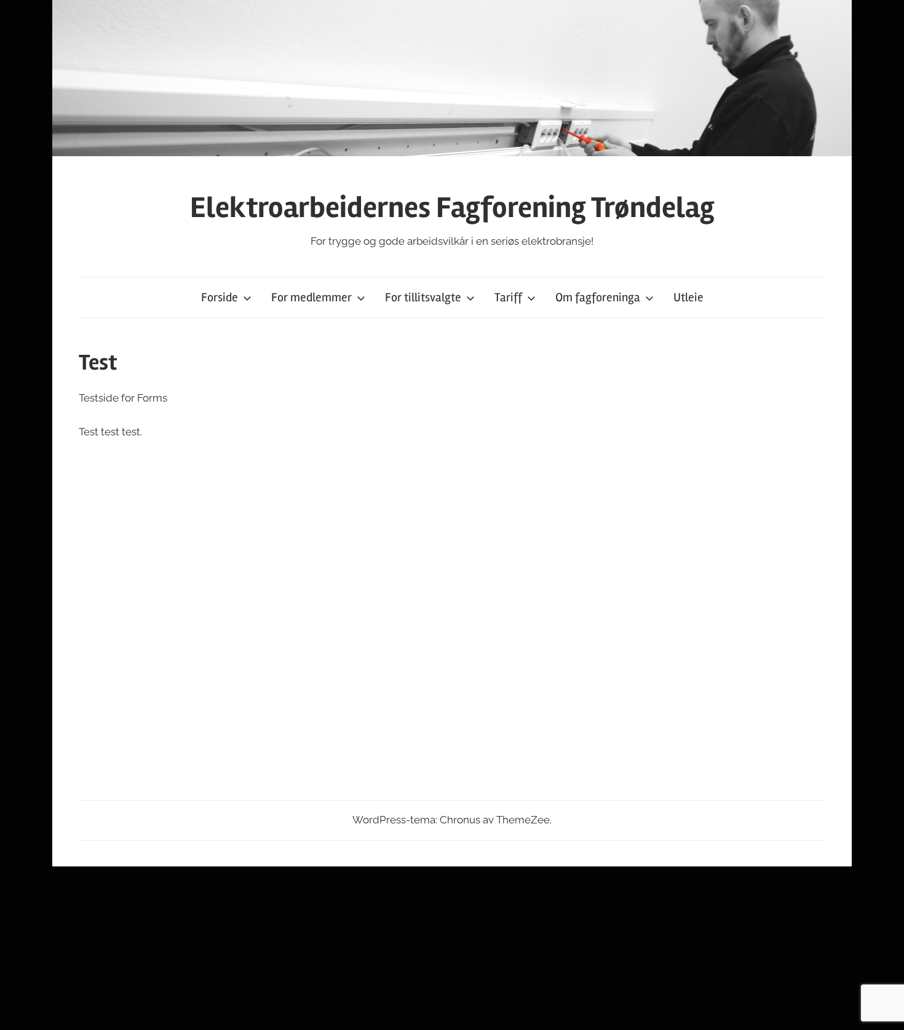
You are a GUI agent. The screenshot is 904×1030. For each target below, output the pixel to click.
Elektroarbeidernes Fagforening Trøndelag (452, 207)
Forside (219, 297)
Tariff (508, 297)
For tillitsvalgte (423, 297)
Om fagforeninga (597, 297)
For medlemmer (311, 297)
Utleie (688, 297)
